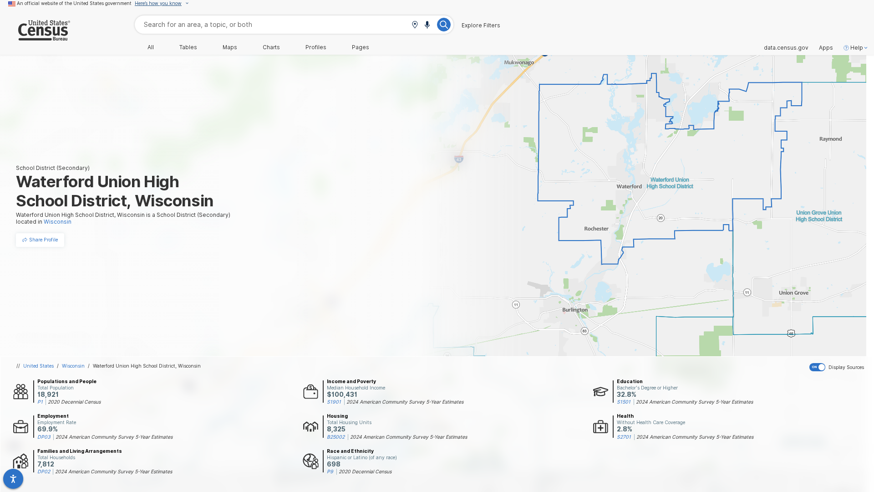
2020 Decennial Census (74, 402)
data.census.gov (786, 48)
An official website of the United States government (74, 3)
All (150, 47)
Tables (188, 47)
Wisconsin (73, 366)
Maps (230, 47)
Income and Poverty (351, 381)
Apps (826, 48)
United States (38, 366)
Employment (53, 416)
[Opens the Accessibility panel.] (13, 479)
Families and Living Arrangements (79, 451)
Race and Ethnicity (350, 451)
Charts (271, 47)
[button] (415, 25)
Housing (337, 416)
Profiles (315, 47)
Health (625, 416)
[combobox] (294, 24)
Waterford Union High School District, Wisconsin (147, 366)
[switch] (839, 367)
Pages (360, 47)
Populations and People (67, 381)
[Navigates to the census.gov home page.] (35, 37)
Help (856, 48)
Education (630, 381)
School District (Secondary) (53, 167)
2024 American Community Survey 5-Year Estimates (404, 402)
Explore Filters (481, 25)
